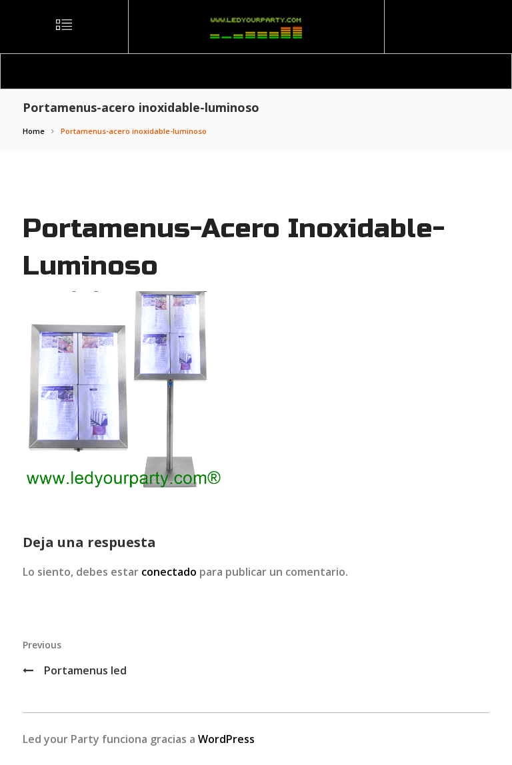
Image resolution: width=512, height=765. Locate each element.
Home (34, 131)
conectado (169, 571)
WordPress (226, 739)
